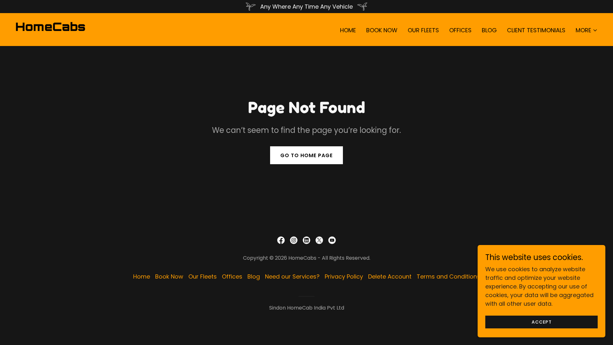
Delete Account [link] (390, 276)
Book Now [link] (381, 30)
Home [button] (141, 276)
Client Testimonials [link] (536, 30)
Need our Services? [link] (292, 276)
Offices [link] (460, 30)
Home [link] (348, 30)
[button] (587, 30)
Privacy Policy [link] (344, 276)
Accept (542, 322)
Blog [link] (489, 30)
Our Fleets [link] (423, 30)
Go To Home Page (306, 155)
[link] (50, 29)
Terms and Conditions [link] (448, 276)
